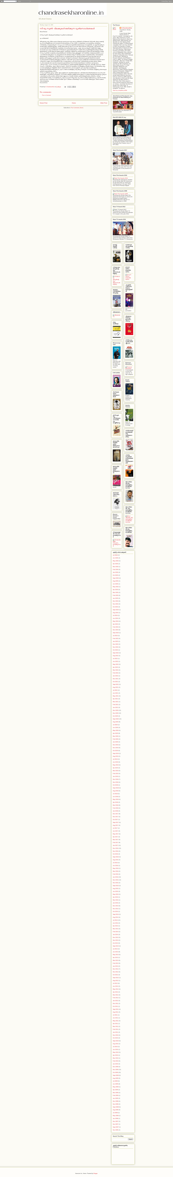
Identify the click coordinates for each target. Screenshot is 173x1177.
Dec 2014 (115, 905)
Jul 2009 (115, 1081)
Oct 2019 (115, 750)
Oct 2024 (115, 607)
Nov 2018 (115, 782)
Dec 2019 (115, 744)
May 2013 (115, 954)
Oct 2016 (115, 854)
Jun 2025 (115, 584)
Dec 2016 (115, 848)
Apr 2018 (115, 802)
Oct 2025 (115, 575)
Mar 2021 (115, 701)
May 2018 (115, 799)
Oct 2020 (115, 716)
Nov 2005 (115, 1130)
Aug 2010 (115, 1043)
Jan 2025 (115, 598)
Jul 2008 (115, 1112)
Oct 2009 (115, 1072)
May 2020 (115, 730)
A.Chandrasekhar (126, 28)
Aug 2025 (115, 581)
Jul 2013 (115, 949)
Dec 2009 (115, 1066)
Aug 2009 (115, 1078)
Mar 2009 (115, 1092)
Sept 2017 (116, 822)
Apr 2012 (115, 992)
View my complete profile (120, 90)
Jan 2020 (115, 742)
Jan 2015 (115, 903)
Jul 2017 (115, 828)
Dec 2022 (115, 644)
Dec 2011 (115, 1003)
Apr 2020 (115, 733)
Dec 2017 (115, 813)
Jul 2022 (115, 658)
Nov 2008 (115, 1104)
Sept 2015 (116, 885)
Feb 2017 (115, 842)
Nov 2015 (115, 882)
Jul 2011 (115, 1015)
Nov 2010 (115, 1035)
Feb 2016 (115, 874)
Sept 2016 (116, 857)
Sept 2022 (116, 653)
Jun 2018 (115, 796)
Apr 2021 (115, 698)
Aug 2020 (115, 722)
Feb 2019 (115, 773)
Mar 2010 (115, 1058)
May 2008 (115, 1115)
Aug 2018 (115, 790)
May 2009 (115, 1087)
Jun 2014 (115, 923)
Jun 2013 (115, 951)
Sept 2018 (116, 788)
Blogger (95, 1173)
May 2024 (115, 621)
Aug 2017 (115, 825)
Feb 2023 (115, 638)
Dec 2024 (115, 601)
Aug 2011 (115, 1012)
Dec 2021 (115, 678)
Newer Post (43, 103)
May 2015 (115, 894)
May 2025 (115, 586)
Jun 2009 (115, 1084)
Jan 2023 (115, 641)
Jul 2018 (115, 793)
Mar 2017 (115, 839)
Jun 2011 (115, 1018)
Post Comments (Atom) (77, 107)
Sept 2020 (116, 719)
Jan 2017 (115, 845)
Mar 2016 (115, 871)
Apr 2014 (115, 926)
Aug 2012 (115, 980)
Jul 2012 (115, 983)
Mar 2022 (115, 670)
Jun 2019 (115, 762)
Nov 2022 (115, 647)
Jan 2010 (115, 1064)
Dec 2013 (115, 937)
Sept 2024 (116, 609)
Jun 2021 (115, 693)
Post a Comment (46, 95)
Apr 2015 (115, 897)
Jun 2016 (115, 865)
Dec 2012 (115, 969)
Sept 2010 (116, 1041)
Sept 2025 (116, 578)
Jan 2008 (115, 1118)
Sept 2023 (116, 632)
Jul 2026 (115, 555)
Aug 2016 (115, 859)
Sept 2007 (116, 1127)
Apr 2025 (115, 589)
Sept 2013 (116, 946)
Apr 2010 (115, 1055)
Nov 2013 (115, 940)
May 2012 (115, 989)
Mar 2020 (115, 736)
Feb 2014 (115, 931)
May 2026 (115, 561)
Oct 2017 (115, 819)
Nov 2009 (115, 1069)
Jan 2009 (115, 1098)
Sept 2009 (116, 1075)
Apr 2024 (115, 624)
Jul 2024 (115, 615)
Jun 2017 (115, 831)
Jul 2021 (115, 690)
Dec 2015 (115, 880)
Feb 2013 (115, 963)
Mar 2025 (115, 592)
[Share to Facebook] (73, 87)
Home (74, 103)
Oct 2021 (115, 681)
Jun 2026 (115, 558)
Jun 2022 (115, 661)
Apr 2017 (115, 836)
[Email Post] (65, 86)
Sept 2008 (116, 1107)
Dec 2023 (115, 629)
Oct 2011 (115, 1006)
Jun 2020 (115, 727)
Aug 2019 (115, 756)
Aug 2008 (115, 1109)
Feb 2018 (115, 808)
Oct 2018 (115, 785)
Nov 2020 (115, 713)
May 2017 (115, 834)
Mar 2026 (115, 566)
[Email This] (68, 87)
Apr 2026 (115, 563)
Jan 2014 (115, 934)
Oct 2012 (115, 974)
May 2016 (115, 868)
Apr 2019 (115, 768)
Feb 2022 (115, 673)
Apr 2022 (115, 667)
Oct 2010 (115, 1038)
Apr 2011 (115, 1023)
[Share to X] (72, 87)
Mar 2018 (115, 805)
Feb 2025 (115, 595)
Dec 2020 (115, 710)
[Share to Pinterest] (75, 87)
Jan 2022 (115, 675)
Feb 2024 (115, 627)
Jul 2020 (115, 724)
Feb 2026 (115, 569)
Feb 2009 (115, 1095)
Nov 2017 (115, 816)
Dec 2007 (115, 1121)
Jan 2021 (115, 707)
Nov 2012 (115, 972)
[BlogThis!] (70, 87)
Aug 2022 (115, 655)
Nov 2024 (115, 604)
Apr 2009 (115, 1089)
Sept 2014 (116, 914)
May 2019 (115, 765)
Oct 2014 (115, 911)
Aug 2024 (115, 612)
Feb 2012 (115, 997)
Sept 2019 (116, 753)
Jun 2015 (115, 891)
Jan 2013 (115, 966)
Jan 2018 (115, 811)
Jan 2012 (115, 1000)
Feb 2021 (115, 704)
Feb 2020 (115, 739)
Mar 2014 (115, 928)
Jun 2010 (115, 1049)
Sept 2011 (116, 1009)
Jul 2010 (115, 1046)
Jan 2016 (115, 877)
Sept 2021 (116, 684)
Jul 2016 (115, 862)
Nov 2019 (115, 747)
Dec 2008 (115, 1101)
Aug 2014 (115, 917)
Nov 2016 (115, 851)
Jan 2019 (115, 776)
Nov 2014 (115, 908)
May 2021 (115, 696)
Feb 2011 (115, 1029)
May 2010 (115, 1052)
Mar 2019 (115, 770)
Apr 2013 (115, 957)
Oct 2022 (115, 650)
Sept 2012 (116, 977)
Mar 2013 (115, 960)
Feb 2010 (115, 1061)
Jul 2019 (115, 759)
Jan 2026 (115, 572)
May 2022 (115, 664)
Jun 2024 (115, 618)
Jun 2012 (115, 986)
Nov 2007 (115, 1124)
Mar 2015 (115, 900)
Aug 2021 (115, 687)
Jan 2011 (115, 1032)
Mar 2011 (115, 1026)
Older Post (103, 103)
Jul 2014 (115, 920)
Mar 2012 (115, 995)
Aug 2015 (115, 888)
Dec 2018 (115, 779)
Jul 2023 (115, 635)
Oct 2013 (115, 943)
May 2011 (115, 1020)
